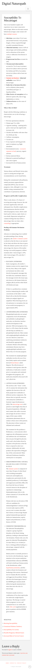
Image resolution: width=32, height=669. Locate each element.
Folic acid (12, 607)
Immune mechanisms (12, 78)
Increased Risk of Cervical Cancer (14, 636)
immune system (13, 469)
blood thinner (15, 363)
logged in (10, 649)
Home (7, 663)
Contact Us (13, 663)
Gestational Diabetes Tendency (13, 626)
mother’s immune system (20, 238)
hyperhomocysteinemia (13, 568)
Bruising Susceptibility (10, 623)
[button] (28, 9)
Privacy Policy (21, 663)
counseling (7, 223)
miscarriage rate (17, 404)
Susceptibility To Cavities (11, 629)
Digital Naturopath (14, 3)
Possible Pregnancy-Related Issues (14, 633)
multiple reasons (12, 34)
